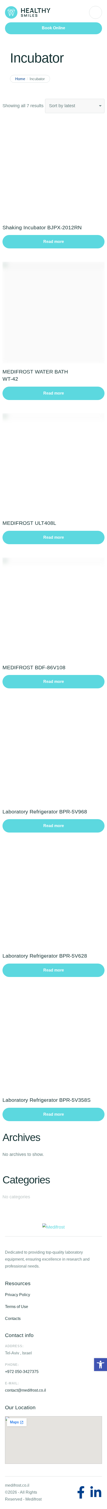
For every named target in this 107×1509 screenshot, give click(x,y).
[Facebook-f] (81, 1492)
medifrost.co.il (17, 1485)
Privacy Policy (17, 1295)
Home (20, 79)
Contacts (13, 1318)
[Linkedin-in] (96, 1492)
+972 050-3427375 (22, 1372)
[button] (53, 28)
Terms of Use (16, 1307)
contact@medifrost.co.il (25, 1390)
